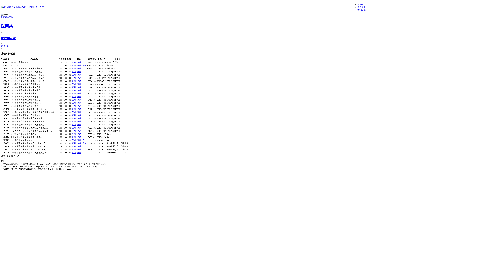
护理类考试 (8, 38)
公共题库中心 (7, 17)
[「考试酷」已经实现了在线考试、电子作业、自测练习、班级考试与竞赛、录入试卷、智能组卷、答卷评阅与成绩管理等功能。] (22, 7)
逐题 (84, 65)
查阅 (74, 62)
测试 (79, 62)
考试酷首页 (362, 10)
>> (6, 158)
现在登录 (361, 4)
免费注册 (361, 7)
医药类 (7, 26)
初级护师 (5, 46)
